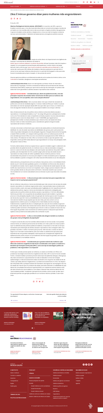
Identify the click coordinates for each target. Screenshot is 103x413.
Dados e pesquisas (9, 322)
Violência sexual (76, 35)
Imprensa (12, 378)
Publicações (13, 386)
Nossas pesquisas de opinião (36, 380)
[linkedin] (94, 2)
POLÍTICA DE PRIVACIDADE (18, 398)
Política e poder (88, 45)
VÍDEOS (31, 373)
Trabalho (90, 38)
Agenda (78, 383)
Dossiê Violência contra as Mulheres (40, 386)
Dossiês (31, 383)
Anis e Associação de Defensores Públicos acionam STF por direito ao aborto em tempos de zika (40, 345)
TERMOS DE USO (15, 394)
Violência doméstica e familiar (80, 32)
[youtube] (91, 2)
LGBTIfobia (89, 35)
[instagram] (84, 2)
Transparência (14, 381)
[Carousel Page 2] (34, 328)
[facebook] (87, 2)
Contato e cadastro (15, 375)
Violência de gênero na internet (81, 42)
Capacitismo (56, 394)
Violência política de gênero (60, 386)
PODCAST (32, 370)
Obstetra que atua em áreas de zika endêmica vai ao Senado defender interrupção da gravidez (61, 345)
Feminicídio (81, 38)
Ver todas (78, 324)
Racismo (73, 38)
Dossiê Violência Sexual (37, 391)
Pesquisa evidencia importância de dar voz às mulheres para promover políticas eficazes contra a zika (83, 345)
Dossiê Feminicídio (36, 388)
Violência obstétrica (58, 383)
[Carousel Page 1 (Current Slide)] (32, 328)
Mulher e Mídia (75, 45)
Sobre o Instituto (14, 373)
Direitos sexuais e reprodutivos (80, 49)
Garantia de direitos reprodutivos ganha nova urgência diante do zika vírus (18, 345)
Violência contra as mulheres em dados (39, 394)
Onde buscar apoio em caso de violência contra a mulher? (61, 397)
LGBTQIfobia (56, 391)
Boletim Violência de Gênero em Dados (39, 396)
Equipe (12, 383)
